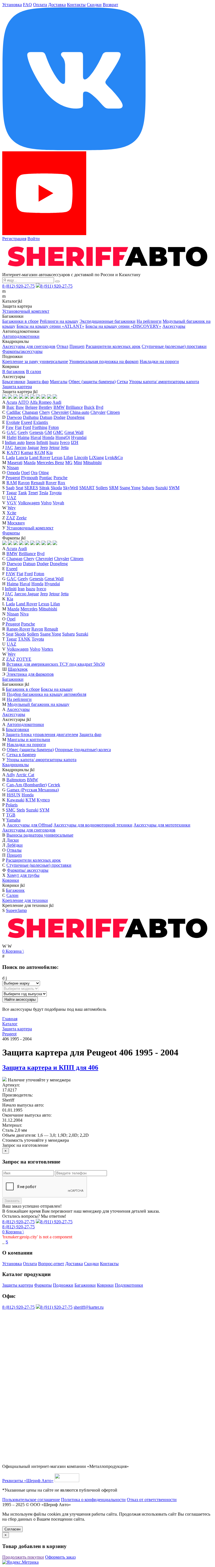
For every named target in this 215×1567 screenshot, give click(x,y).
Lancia (22, 457)
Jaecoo (20, 447)
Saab (10, 487)
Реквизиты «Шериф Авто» (27, 1480)
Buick (89, 407)
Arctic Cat (25, 774)
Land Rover (39, 457)
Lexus (57, 457)
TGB (10, 815)
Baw (20, 407)
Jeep (44, 447)
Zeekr (21, 517)
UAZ (11, 497)
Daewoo (14, 417)
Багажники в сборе (20, 321)
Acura (11, 402)
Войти (33, 238)
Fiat (18, 427)
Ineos (30, 442)
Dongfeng (76, 417)
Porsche (60, 477)
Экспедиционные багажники (107, 321)
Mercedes (29, 608)
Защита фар (38, 381)
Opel (25, 472)
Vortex (47, 649)
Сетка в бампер (21, 754)
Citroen (113, 412)
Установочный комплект (25, 311)
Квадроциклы (15, 764)
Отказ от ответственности (152, 1499)
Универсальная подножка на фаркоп (104, 361)
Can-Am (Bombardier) (26, 784)
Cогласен (12, 1529)
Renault (38, 482)
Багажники (13, 679)
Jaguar (33, 447)
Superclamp (16, 910)
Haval (36, 437)
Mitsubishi (92, 462)
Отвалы (14, 850)
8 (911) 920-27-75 (56, 286)
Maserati (14, 462)
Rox (61, 482)
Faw (10, 427)
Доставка (57, 4)
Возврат (110, 4)
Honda (48, 437)
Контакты (76, 4)
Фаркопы (11, 533)
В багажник (13, 371)
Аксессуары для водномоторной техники (92, 825)
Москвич (16, 522)
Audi (56, 402)
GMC (58, 432)
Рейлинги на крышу (59, 321)
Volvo (46, 502)
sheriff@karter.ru (89, 1307)
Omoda (13, 472)
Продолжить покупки (23, 1557)
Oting (44, 472)
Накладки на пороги (159, 361)
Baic (10, 407)
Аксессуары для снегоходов (28, 346)
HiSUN (13, 794)
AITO (23, 402)
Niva (24, 613)
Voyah (58, 502)
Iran (21, 588)
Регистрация (14, 238)
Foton (53, 427)
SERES (31, 487)
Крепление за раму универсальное (35, 361)
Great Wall (73, 432)
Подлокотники (129, 1285)
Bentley (45, 407)
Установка (12, 4)
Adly (10, 774)
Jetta (65, 447)
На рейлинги (149, 321)
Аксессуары (173, 326)
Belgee (31, 407)
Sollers (102, 487)
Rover (51, 482)
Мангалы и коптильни (28, 739)
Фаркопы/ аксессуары (27, 870)
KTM (30, 799)
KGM (39, 452)
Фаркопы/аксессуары (22, 351)
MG (69, 462)
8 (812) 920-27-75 (18, 286)
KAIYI (13, 452)
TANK (24, 639)
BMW (59, 407)
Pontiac (45, 477)
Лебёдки (14, 845)
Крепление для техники (25, 900)
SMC (10, 810)
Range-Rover (18, 629)
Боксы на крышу (57, 689)
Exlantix (40, 422)
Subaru (148, 487)
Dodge (59, 417)
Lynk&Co (114, 457)
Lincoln (81, 457)
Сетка (122, 381)
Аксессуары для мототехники (162, 825)
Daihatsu (31, 417)
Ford (27, 427)
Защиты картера (17, 1285)
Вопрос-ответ (51, 1263)
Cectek (54, 784)
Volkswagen (29, 502)
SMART (87, 487)
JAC (9, 447)
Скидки (94, 4)
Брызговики (13, 381)
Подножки (63, 1285)
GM (48, 432)
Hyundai (79, 437)
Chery (44, 412)
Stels (21, 810)
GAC (12, 432)
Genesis (36, 432)
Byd (99, 407)
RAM (11, 482)
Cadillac (13, 412)
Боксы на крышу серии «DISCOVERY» (123, 326)
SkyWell (70, 487)
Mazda (30, 462)
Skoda (56, 487)
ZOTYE (23, 659)
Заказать (12, 1201)
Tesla (43, 492)
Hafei (12, 437)
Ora (34, 472)
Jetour (54, 447)
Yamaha (13, 820)
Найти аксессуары (20, 999)
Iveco (65, 442)
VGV (12, 502)
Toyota (55, 492)
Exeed (26, 422)
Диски (12, 840)
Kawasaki (15, 799)
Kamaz (27, 452)
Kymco (43, 799)
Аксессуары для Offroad (29, 825)
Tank (22, 492)
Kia (49, 452)
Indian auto (15, 442)
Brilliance (74, 407)
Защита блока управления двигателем (42, 734)
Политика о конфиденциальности (93, 1499)
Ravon (24, 482)
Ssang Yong (130, 487)
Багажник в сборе (23, 689)
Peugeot (13, 477)
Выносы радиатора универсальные (39, 835)
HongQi (62, 437)
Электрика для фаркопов (30, 674)
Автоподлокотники (20, 336)
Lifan (68, 457)
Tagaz (11, 492)
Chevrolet (60, 412)
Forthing (39, 427)
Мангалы (58, 381)
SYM (44, 810)
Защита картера (17, 386)
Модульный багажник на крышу (38, 704)
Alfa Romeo (41, 402)
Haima (23, 437)
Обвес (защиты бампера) (92, 381)
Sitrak (44, 487)
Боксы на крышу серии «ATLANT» (50, 326)
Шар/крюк (18, 669)
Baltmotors (16, 779)
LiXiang (96, 457)
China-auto (79, 412)
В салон (33, 371)
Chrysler (98, 412)
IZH (74, 442)
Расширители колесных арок (113, 346)
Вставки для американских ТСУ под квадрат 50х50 (55, 664)
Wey (12, 507)
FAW (10, 573)
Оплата (40, 4)
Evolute (13, 422)
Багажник (15, 890)
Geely (23, 432)
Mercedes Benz (50, 462)
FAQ (27, 4)
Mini (78, 462)
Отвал (62, 346)
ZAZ (10, 517)
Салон (12, 895)
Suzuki (161, 487)
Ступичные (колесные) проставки (174, 346)
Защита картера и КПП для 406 (50, 1067)
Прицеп (77, 346)
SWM (174, 487)
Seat (19, 487)
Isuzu (54, 442)
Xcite (11, 512)
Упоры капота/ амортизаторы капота (164, 381)
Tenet (33, 492)
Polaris (12, 804)
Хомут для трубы (23, 875)
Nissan (13, 467)
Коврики (10, 880)
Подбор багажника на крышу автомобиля (46, 694)
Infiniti (42, 442)
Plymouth (29, 477)
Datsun (46, 417)
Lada (10, 457)
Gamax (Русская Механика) (33, 789)
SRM (113, 487)
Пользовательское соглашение (31, 1499)
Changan (30, 412)
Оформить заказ (60, 1557)
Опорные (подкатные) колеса (83, 749)
